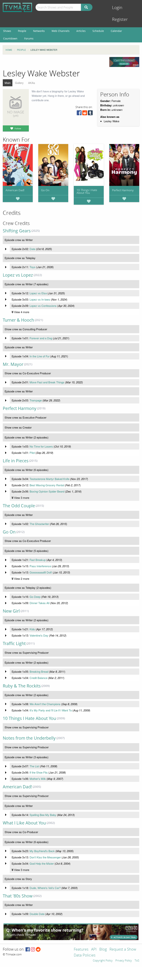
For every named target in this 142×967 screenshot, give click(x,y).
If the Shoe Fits (39, 772)
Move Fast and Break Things (47, 382)
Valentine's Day (39, 635)
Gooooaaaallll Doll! (41, 572)
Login (117, 7)
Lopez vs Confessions (43, 306)
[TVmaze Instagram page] (33, 950)
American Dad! (15, 190)
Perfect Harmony (123, 190)
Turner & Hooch (18, 320)
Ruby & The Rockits (22, 686)
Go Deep (35, 597)
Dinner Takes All (39, 603)
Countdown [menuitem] (10, 38)
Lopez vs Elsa (38, 293)
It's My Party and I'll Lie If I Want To (51, 710)
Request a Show (122, 950)
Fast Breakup (38, 560)
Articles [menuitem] (81, 31)
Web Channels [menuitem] (61, 31)
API (94, 950)
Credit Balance (38, 678)
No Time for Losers (41, 446)
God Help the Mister (42, 863)
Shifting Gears (17, 231)
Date (32, 249)
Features (81, 950)
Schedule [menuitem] (98, 31)
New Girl (11, 611)
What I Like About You (24, 823)
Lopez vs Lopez (18, 275)
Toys (33, 267)
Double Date (37, 914)
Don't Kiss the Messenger (45, 857)
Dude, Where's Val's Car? (45, 888)
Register (120, 19)
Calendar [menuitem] (116, 31)
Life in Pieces (15, 461)
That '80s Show (18, 896)
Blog (103, 950)
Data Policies (84, 955)
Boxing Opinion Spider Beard (47, 491)
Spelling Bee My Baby (43, 815)
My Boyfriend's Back (42, 851)
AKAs (31, 83)
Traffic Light (14, 643)
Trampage (36, 400)
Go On (45, 190)
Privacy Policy (123, 960)
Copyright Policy (103, 960)
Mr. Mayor (13, 364)
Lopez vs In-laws (40, 299)
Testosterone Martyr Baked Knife (49, 479)
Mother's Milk (38, 779)
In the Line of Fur (40, 356)
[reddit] (84, 114)
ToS (137, 960)
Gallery (19, 83)
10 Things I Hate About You (87, 191)
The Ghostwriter (39, 524)
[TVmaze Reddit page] (38, 950)
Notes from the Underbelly (29, 738)
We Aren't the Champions (45, 704)
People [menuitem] (22, 31)
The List (34, 766)
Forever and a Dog (41, 338)
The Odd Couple (19, 506)
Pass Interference (40, 566)
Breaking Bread (39, 671)
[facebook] (79, 114)
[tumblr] (90, 114)
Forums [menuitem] (28, 38)
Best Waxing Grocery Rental (47, 485)
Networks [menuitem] (39, 31)
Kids (32, 629)
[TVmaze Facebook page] (28, 950)
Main (8, 83)
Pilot (32, 453)
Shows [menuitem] (7, 31)
